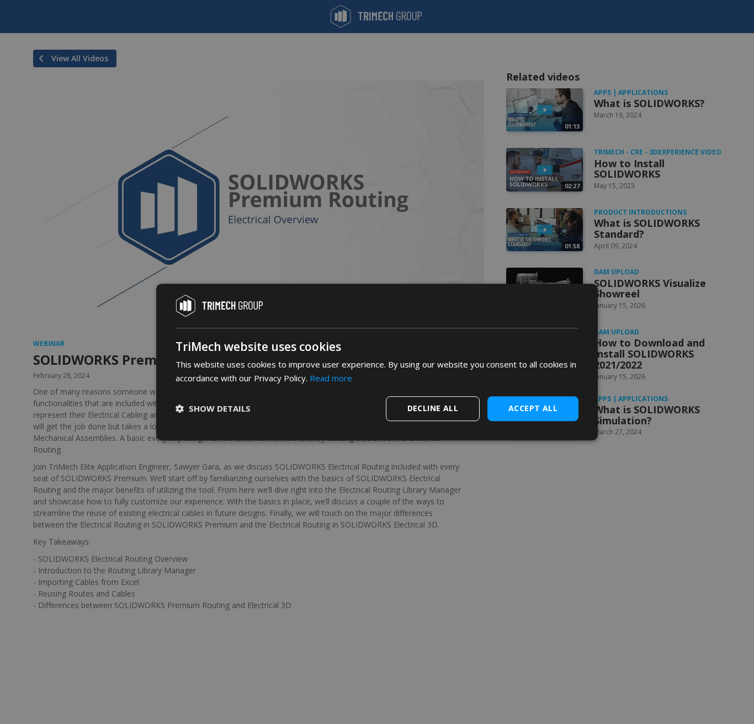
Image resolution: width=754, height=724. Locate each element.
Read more (331, 378)
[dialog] (377, 362)
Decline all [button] (432, 408)
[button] (213, 408)
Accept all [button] (532, 408)
